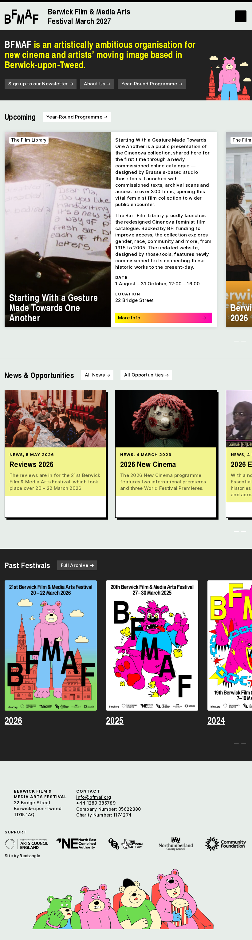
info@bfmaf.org (93, 797)
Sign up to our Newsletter (40, 84)
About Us (97, 84)
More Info (162, 318)
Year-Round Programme (152, 84)
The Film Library (29, 139)
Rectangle (30, 855)
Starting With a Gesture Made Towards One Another (53, 307)
